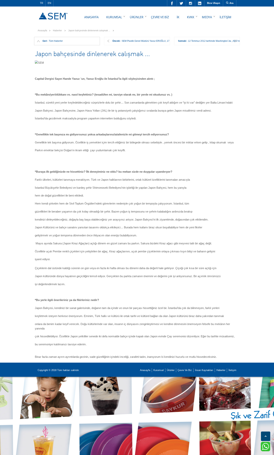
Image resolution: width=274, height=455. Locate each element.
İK (178, 17)
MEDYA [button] (207, 17)
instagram (190, 3)
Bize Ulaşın (213, 3)
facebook (172, 3)
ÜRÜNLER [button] (136, 17)
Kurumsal (158, 370)
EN (49, 3)
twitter (181, 3)
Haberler (220, 370)
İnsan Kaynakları (204, 370)
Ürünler (170, 370)
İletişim (232, 370)
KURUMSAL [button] (114, 17)
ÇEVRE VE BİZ (160, 17)
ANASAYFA (91, 17)
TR (41, 3)
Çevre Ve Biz (185, 370)
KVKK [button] (190, 17)
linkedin (199, 3)
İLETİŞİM (225, 17)
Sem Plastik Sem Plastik (54, 13)
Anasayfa (42, 30)
